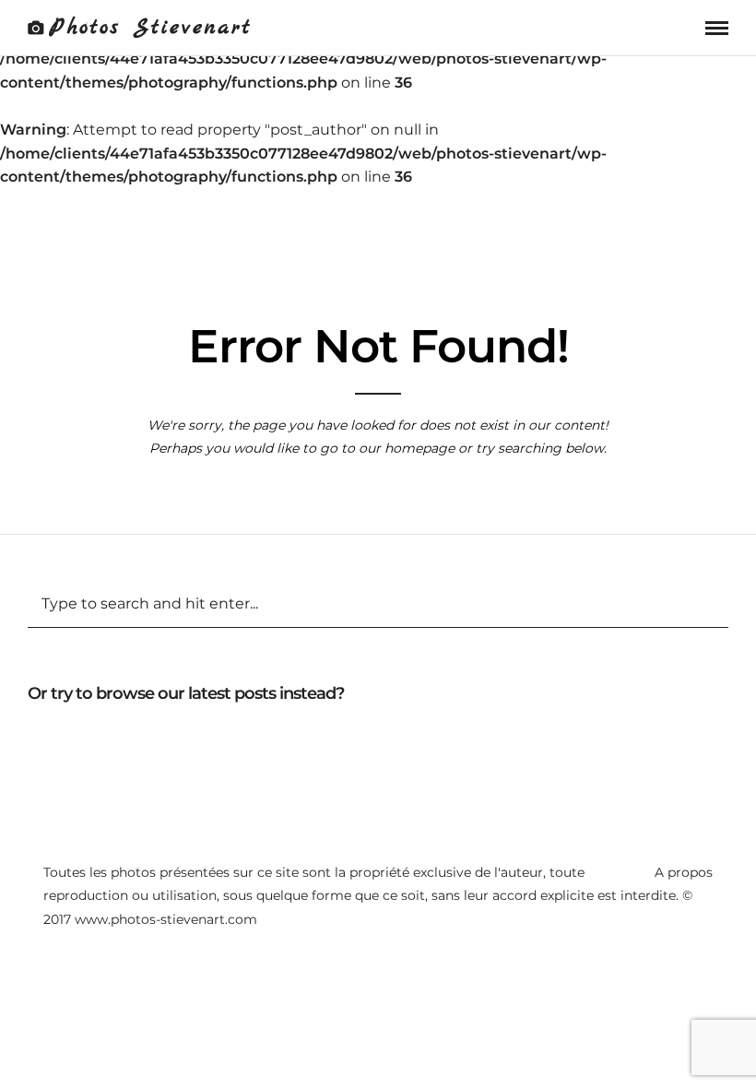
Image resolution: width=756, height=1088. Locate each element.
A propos (684, 872)
